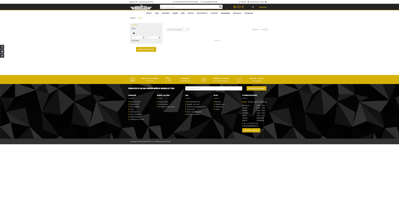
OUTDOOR (214, 13)
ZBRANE (175, 13)
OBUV (157, 13)
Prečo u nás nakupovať (194, 112)
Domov (133, 18)
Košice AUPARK (135, 107)
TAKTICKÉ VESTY (202, 13)
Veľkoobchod (134, 112)
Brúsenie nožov (163, 104)
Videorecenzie (219, 104)
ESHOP (244, 102)
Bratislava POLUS (135, 102)
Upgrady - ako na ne (193, 104)
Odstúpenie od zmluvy (137, 119)
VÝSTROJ (191, 13)
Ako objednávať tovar (193, 102)
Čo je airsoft (190, 109)
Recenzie (218, 102)
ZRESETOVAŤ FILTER (146, 49)
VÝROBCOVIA (248, 13)
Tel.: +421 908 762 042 (251, 123)
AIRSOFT (149, 13)
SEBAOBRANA (225, 13)
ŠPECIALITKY (237, 13)
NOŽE (183, 13)
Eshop (132, 109)
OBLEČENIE (165, 13)
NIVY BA (256, 102)
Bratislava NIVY (134, 104)
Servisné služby (163, 102)
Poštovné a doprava (193, 114)
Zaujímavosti (219, 107)
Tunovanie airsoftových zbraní (196, 107)
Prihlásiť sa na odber (256, 88)
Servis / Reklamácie (136, 114)
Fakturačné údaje (135, 117)
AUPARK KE (263, 102)
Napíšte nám (133, 2)
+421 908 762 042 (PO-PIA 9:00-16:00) (185, 2)
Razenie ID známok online (166, 107)
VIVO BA (250, 102)
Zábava (217, 109)
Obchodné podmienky (146, 2)
